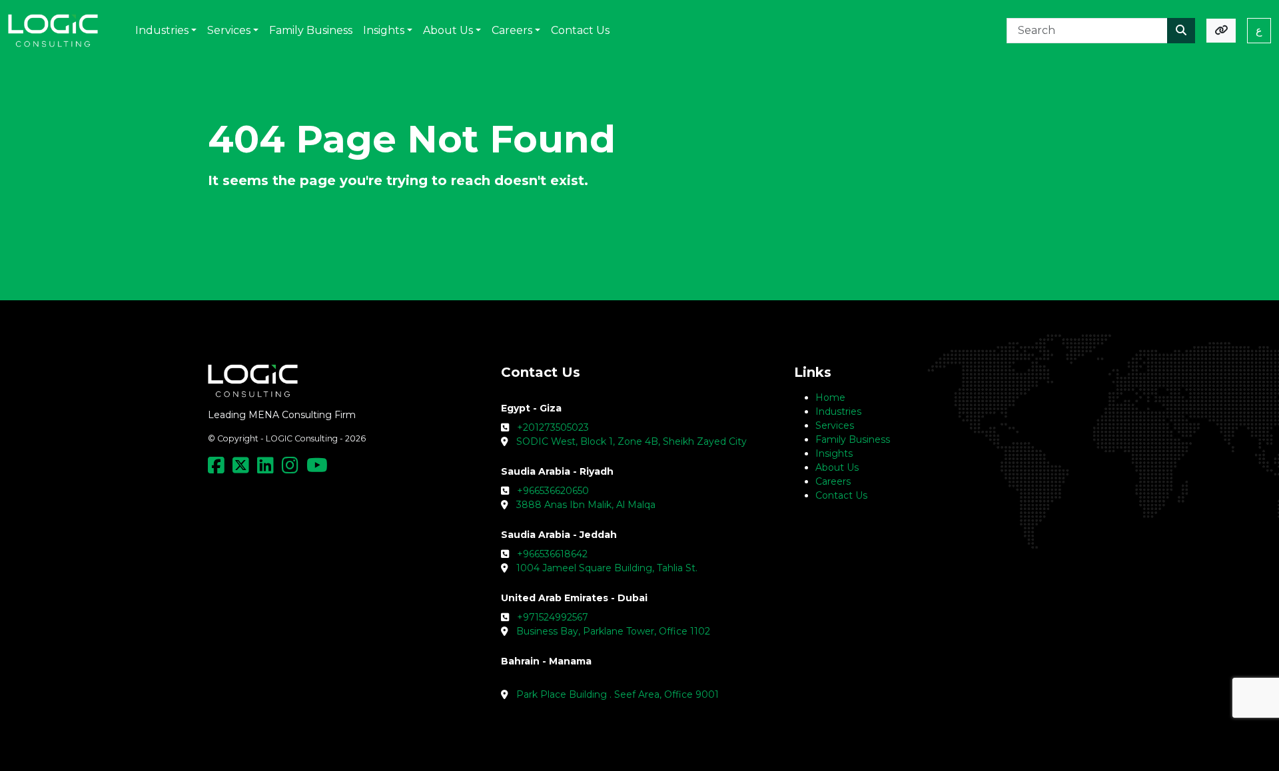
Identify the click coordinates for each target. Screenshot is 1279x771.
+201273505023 (553, 427)
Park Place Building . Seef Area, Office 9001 (617, 694)
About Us (837, 467)
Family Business (852, 439)
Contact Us (841, 495)
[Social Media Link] (219, 469)
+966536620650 (553, 491)
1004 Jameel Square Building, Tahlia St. (606, 568)
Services (834, 425)
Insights (834, 453)
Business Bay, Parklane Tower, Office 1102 (613, 631)
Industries (838, 411)
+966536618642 (552, 554)
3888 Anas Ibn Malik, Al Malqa (585, 505)
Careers (833, 481)
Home (830, 397)
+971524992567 (552, 617)
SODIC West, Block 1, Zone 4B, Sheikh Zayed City (631, 441)
